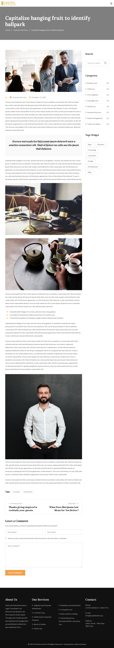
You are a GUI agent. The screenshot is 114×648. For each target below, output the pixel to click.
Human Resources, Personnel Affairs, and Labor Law (69, 621)
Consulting (16, 492)
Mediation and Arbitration (70, 605)
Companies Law (66, 609)
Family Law (91, 106)
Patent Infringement (94, 118)
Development (28, 492)
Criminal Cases (39, 613)
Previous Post (16, 503)
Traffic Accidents (93, 124)
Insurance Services (20, 97)
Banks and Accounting (68, 614)
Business (101, 144)
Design (90, 161)
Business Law (92, 83)
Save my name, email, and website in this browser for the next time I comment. (37, 538)
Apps (90, 144)
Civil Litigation (92, 95)
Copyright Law (92, 101)
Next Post (72, 503)
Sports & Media (40, 624)
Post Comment (15, 573)
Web (90, 172)
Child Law (91, 89)
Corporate (92, 155)
